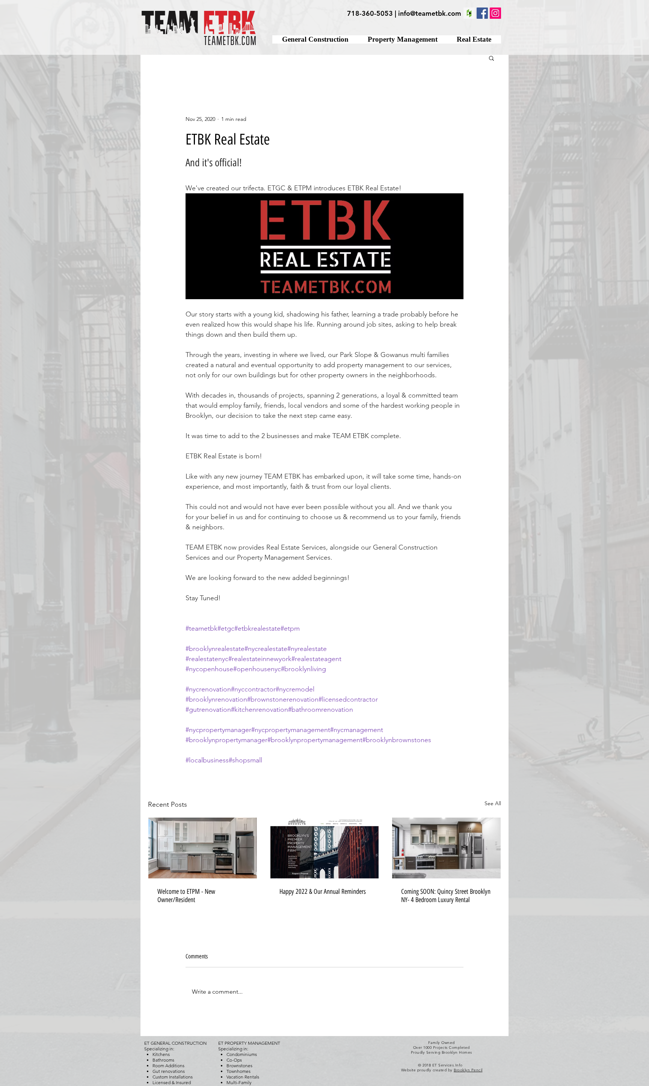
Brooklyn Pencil (468, 1070)
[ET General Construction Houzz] (469, 13)
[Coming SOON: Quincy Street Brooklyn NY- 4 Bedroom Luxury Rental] (446, 848)
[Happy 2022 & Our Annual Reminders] (324, 848)
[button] (491, 58)
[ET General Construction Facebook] (482, 13)
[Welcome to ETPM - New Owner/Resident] (202, 848)
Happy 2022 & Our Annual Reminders (322, 891)
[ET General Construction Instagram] (495, 13)
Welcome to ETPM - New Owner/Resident (186, 895)
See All (492, 803)
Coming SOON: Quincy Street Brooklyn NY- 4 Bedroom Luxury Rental (446, 895)
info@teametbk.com (429, 13)
